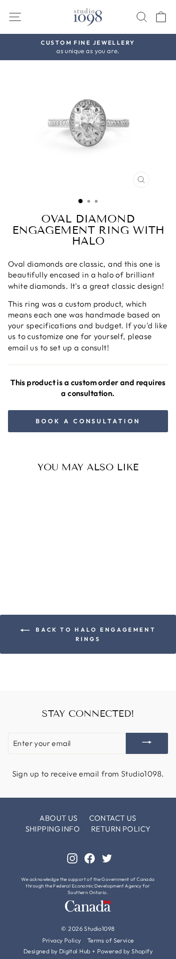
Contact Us (113, 818)
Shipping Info (52, 828)
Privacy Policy (61, 940)
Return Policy (121, 828)
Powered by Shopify (125, 951)
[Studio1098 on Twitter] (107, 858)
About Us (58, 818)
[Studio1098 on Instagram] (72, 858)
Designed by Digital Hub (57, 951)
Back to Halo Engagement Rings (94, 634)
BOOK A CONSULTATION (88, 421)
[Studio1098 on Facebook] (89, 858)
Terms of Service (110, 940)
